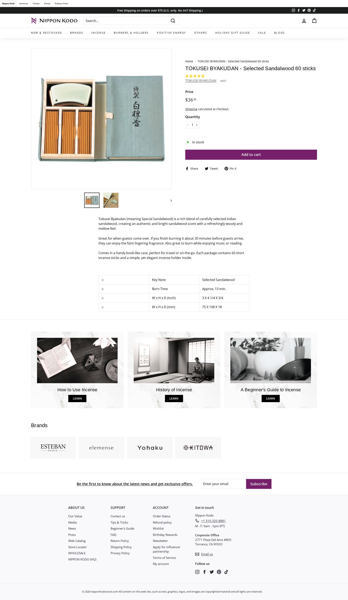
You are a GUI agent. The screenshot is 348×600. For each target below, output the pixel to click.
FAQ (113, 535)
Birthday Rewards (165, 535)
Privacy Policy (120, 553)
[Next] (169, 200)
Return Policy (120, 541)
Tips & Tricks (119, 522)
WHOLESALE (77, 553)
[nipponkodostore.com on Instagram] (197, 571)
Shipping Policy (121, 547)
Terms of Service (164, 558)
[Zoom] (101, 118)
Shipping (191, 109)
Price (189, 91)
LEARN (77, 398)
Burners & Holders (131, 32)
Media (72, 522)
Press (72, 535)
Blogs (279, 32)
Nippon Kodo (8, 3)
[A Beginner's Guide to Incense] (270, 360)
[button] (195, 76)
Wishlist (158, 528)
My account (161, 564)
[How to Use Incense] (77, 360)
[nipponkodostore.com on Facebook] (204, 571)
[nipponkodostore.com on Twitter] (212, 571)
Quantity (192, 116)
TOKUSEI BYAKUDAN (200, 80)
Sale (262, 32)
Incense (98, 32)
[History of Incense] (174, 360)
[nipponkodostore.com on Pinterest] (219, 571)
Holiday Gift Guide (232, 32)
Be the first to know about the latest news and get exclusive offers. (135, 483)
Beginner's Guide (122, 528)
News (72, 528)
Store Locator (77, 547)
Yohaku (36, 3)
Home (189, 61)
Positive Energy (171, 32)
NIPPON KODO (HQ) (82, 559)
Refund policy (162, 522)
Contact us (118, 516)
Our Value (75, 516)
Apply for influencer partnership (166, 549)
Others (200, 32)
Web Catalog (77, 541)
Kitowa (47, 3)
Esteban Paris (61, 3)
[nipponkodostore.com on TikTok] (226, 571)
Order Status (161, 516)
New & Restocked (46, 32)
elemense (23, 3)
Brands (76, 32)
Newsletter (160, 541)
